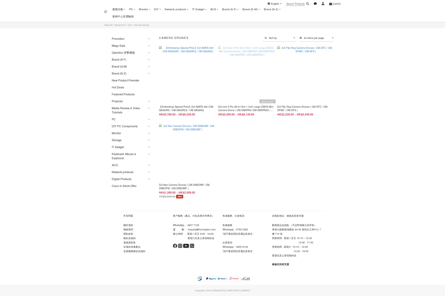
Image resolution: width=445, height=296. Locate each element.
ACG (213, 9)
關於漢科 (128, 225)
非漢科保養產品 (131, 246)
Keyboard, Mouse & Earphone (124, 156)
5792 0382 (242, 229)
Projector (117, 101)
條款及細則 (129, 238)
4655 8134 (242, 246)
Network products (175, 9)
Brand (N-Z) (271, 9)
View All (108, 25)
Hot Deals (118, 87)
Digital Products (121, 179)
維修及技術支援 (280, 264)
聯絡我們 (128, 229)
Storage (117, 140)
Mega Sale (118, 46)
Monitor (143, 9)
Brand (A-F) (229, 9)
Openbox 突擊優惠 (123, 53)
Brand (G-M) (250, 9)
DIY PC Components (125, 126)
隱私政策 (128, 233)
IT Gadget (198, 9)
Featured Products (123, 94)
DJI (130, 25)
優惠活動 (117, 9)
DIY (156, 9)
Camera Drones (141, 25)
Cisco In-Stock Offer (124, 186)
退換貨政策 (129, 242)
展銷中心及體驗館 (123, 16)
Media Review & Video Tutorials (126, 110)
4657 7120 (193, 225)
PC (131, 9)
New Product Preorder (125, 80)
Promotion (118, 39)
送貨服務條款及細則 (134, 251)
